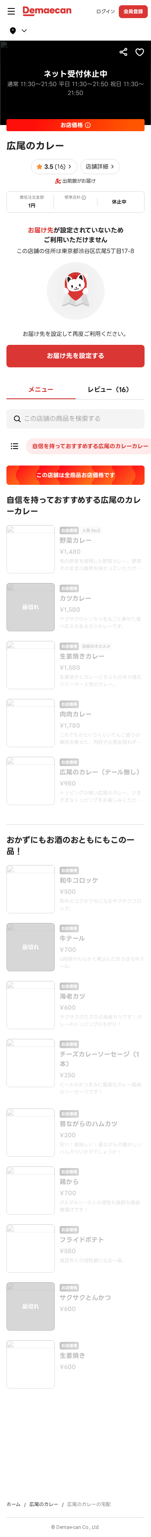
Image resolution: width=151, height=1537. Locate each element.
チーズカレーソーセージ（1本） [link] (99, 1059)
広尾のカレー (43, 1504)
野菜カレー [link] (76, 541)
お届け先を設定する (75, 356)
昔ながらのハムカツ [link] (89, 1124)
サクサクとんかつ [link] (85, 1298)
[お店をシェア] (124, 52)
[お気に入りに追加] (140, 52)
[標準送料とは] (83, 197)
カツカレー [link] (75, 599)
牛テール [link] (72, 939)
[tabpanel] (75, 894)
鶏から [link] (69, 1182)
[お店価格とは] (87, 125)
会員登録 (133, 11)
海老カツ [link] (72, 996)
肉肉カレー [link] (76, 714)
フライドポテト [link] (82, 1240)
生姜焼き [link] (72, 1356)
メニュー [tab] (41, 390)
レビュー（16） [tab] (109, 390)
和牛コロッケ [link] (79, 881)
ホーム (13, 1504)
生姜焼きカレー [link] (82, 656)
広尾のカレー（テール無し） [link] (101, 772)
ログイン (105, 11)
